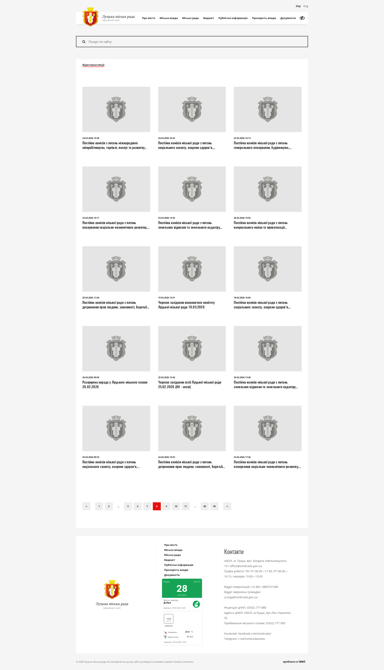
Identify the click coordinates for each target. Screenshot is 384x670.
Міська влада (169, 18)
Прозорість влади (264, 18)
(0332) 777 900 (275, 623)
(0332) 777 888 (256, 607)
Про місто (148, 18)
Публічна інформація (233, 18)
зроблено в (290, 661)
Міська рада (190, 18)
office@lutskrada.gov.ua (246, 566)
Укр (298, 6)
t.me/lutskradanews (251, 639)
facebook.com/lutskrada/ (254, 633)
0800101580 (270, 587)
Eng (305, 6)
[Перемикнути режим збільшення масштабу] (302, 18)
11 (185, 506)
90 (214, 506)
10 (176, 506)
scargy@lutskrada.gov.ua (241, 597)
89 (205, 506)
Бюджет (208, 18)
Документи (288, 18)
